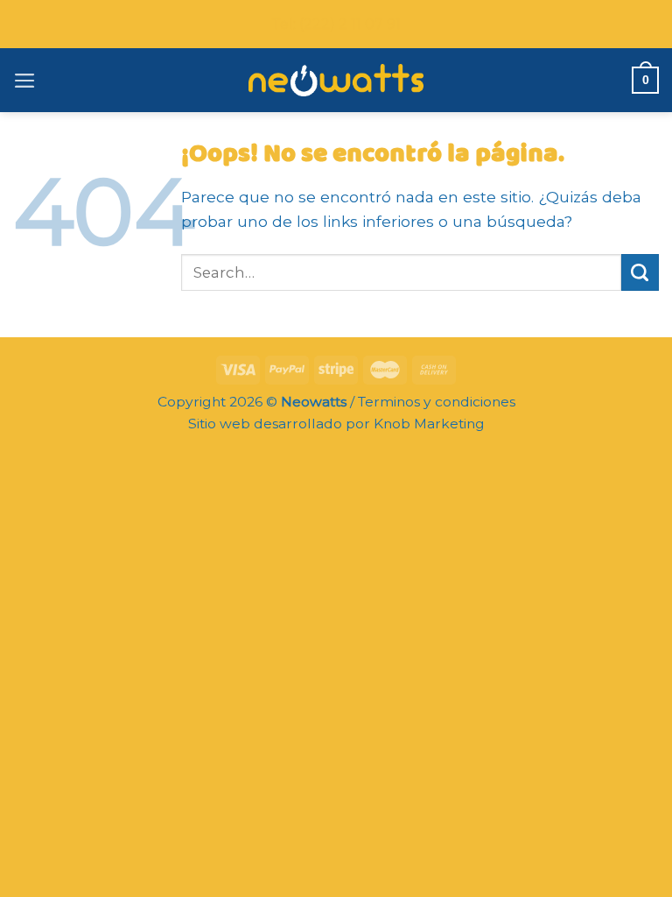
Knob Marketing (429, 423)
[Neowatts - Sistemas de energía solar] (336, 79)
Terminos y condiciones (436, 401)
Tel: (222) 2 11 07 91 (336, 24)
